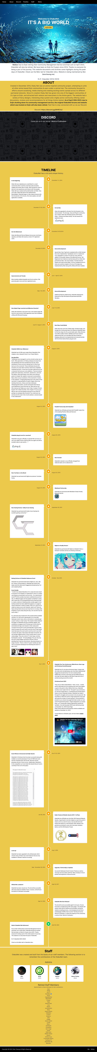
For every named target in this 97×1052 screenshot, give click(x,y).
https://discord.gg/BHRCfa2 (51, 110)
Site (88, 1049)
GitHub (92, 1049)
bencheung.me (48, 74)
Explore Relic (48, 27)
